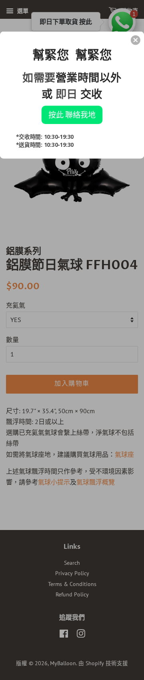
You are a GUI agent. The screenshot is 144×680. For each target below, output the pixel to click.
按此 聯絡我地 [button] (72, 114)
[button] (135, 40)
